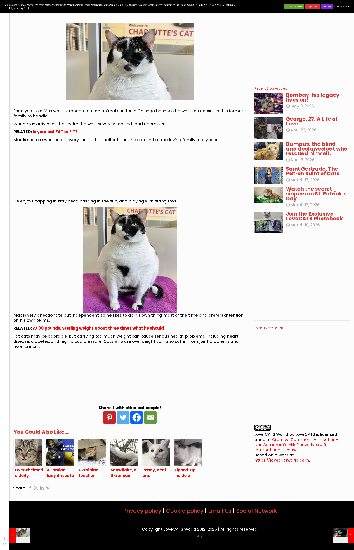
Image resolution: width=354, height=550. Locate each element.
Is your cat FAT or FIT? (55, 132)
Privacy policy (142, 511)
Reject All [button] (312, 6)
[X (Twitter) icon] (5, 544)
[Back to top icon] (336, 542)
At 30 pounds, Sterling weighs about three (76, 328)
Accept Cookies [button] (294, 6)
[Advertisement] (129, 172)
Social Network (256, 511)
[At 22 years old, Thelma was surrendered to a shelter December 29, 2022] (19, 535)
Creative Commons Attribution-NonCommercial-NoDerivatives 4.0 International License (296, 445)
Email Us (219, 511)
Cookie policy (184, 511)
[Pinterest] (109, 417)
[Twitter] (123, 417)
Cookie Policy (341, 6)
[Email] (150, 417)
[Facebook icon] (5, 538)
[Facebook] (136, 417)
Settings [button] (327, 6)
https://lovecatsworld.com (281, 460)
